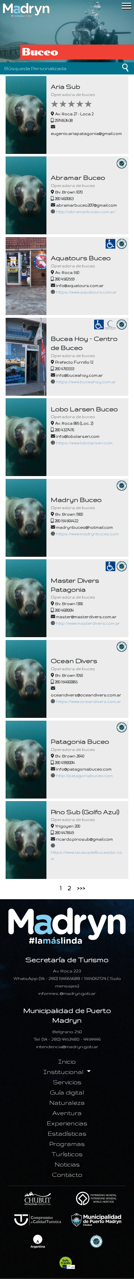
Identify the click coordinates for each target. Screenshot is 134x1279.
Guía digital (67, 1092)
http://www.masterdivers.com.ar (88, 623)
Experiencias (67, 1123)
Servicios (67, 1082)
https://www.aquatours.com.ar (86, 292)
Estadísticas (67, 1133)
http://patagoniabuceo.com (84, 776)
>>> (81, 888)
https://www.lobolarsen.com (84, 443)
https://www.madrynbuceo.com (87, 534)
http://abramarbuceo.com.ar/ (86, 212)
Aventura (67, 1113)
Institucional (64, 1071)
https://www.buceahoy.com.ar (86, 382)
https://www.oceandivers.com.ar (88, 701)
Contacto (67, 1174)
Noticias (67, 1164)
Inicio (67, 1061)
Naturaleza (67, 1102)
